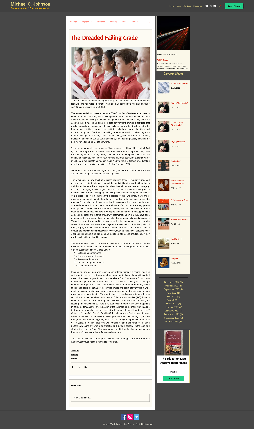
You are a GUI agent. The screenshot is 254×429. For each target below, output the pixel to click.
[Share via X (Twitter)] (79, 367)
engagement (87, 21)
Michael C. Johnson (30, 4)
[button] (220, 6)
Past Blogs (73, 21)
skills (124, 21)
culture (74, 358)
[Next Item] (186, 33)
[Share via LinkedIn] (85, 367)
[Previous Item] (161, 33)
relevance (101, 21)
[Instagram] (210, 6)
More (134, 21)
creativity (113, 21)
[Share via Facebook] (72, 367)
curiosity (74, 355)
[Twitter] (214, 6)
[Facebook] (206, 6)
